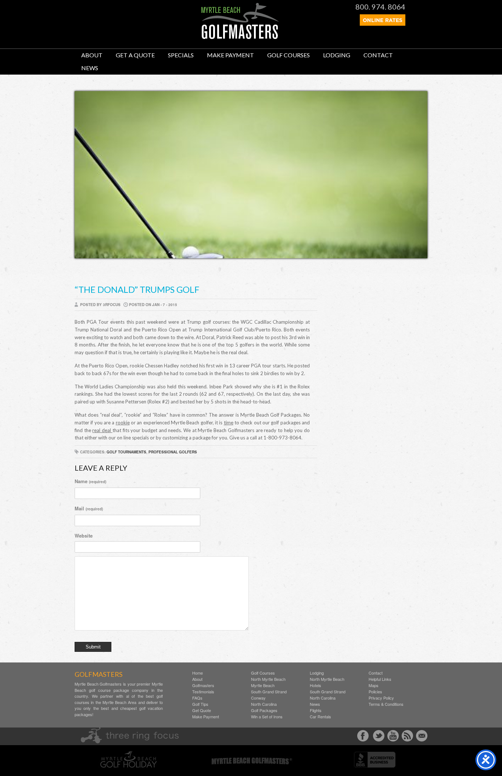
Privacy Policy (381, 698)
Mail (89, 508)
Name (90, 481)
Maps (374, 685)
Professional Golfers (172, 452)
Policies (375, 691)
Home (197, 673)
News (89, 67)
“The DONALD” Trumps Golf (137, 289)
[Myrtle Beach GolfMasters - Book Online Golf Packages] (382, 23)
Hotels (315, 685)
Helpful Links (380, 679)
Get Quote (201, 710)
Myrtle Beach (263, 685)
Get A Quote (135, 54)
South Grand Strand (269, 691)
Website (84, 535)
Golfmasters (203, 685)
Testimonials (203, 691)
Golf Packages (264, 710)
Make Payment (230, 54)
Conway (258, 698)
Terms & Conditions (386, 704)
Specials (181, 54)
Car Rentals (320, 716)
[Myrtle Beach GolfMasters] (240, 37)
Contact (378, 54)
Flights (316, 710)
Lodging (336, 54)
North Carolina (264, 704)
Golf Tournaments (126, 452)
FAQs (197, 698)
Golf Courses (288, 54)
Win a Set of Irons (267, 716)
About (92, 54)
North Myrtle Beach (268, 679)
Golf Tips (200, 704)
